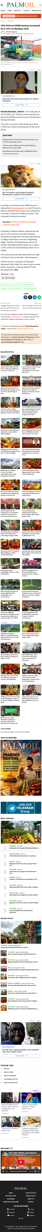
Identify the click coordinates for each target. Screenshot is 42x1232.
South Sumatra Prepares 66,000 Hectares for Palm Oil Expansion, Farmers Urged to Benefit (31, 594)
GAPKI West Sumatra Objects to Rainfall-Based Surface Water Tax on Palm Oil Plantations (10, 636)
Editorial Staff (10, 1196)
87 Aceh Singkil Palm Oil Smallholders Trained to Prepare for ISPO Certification (30, 615)
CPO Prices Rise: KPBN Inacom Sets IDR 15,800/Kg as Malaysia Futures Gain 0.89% (10, 411)
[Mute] (35, 1171)
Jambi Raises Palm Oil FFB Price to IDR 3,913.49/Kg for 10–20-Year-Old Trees (10, 368)
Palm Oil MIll (14, 893)
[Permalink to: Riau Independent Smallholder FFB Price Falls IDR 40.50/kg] (10, 563)
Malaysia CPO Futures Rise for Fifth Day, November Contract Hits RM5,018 (9, 677)
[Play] (3, 1171)
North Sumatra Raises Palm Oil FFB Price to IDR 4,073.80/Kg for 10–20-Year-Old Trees (31, 369)
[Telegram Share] (35, 297)
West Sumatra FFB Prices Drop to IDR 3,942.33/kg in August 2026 (30, 635)
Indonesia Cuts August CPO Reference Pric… (22, 872)
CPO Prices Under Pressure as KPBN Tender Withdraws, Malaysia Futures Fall (10, 493)
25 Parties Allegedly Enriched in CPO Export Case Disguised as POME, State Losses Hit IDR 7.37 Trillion (10, 615)
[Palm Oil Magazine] (21, 5)
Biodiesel (12, 846)
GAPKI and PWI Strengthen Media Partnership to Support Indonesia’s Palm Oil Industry (31, 390)
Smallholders (14, 854)
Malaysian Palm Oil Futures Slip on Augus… (24, 887)
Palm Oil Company (14, 983)
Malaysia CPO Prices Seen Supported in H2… (23, 864)
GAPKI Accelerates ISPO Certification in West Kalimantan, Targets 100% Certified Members (31, 678)
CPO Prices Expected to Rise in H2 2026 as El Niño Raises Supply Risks (31, 493)
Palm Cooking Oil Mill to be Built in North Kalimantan (31, 305)
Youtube (12, 1215)
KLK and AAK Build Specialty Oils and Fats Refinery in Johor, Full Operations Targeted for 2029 (31, 411)
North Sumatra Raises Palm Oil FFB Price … (22, 954)
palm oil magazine (10, 1076)
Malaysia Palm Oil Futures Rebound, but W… (23, 962)
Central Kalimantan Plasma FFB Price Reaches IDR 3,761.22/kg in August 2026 (10, 533)
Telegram (31, 1215)
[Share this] (25, 297)
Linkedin (32, 1212)
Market (12, 862)
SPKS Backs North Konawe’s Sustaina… (23, 856)
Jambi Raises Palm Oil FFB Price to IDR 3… (15, 947)
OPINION (12, 877)
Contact (31, 1202)
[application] (21, 1162)
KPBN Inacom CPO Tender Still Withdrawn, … (23, 1009)
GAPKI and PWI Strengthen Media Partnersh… (24, 970)
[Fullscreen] (39, 1171)
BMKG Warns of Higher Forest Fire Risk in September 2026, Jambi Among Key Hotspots (8, 473)
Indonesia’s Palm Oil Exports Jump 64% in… (23, 993)
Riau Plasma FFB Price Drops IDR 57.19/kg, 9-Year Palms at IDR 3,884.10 (31, 553)
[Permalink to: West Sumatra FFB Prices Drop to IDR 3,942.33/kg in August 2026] (31, 626)
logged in (12, 732)
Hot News (12, 908)
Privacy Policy (31, 1196)
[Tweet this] (30, 297)
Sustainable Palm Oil (30, 288)
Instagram (12, 1212)
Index (11, 1193)
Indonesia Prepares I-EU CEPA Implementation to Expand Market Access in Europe (30, 699)
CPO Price (5, 284)
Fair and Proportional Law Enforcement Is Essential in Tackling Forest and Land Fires (31, 452)
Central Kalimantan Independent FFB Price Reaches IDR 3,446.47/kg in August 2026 (30, 513)
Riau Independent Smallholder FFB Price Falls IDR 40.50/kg (10, 572)
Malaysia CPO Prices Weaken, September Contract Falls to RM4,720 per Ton (31, 533)
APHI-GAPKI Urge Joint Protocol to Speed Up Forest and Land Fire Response (29, 657)
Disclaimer (10, 1199)
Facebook (12, 1209)
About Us (31, 1199)
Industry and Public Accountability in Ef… (23, 879)
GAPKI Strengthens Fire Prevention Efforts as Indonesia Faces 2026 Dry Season (30, 573)
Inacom (13, 284)
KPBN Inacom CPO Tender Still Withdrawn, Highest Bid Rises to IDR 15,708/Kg (10, 451)
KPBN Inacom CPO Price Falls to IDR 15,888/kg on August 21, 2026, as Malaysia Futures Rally (10, 699)
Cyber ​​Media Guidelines (11, 1202)
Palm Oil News (8, 1072)
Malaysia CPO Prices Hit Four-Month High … (23, 903)
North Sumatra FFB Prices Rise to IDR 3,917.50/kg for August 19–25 (9, 656)
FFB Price (4, 945)
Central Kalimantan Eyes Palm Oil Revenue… (20, 911)
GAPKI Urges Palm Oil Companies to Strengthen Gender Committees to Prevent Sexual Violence (9, 513)
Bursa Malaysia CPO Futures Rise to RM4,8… (23, 1001)
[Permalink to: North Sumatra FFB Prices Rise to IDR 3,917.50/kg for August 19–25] (10, 648)
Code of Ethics (31, 1193)
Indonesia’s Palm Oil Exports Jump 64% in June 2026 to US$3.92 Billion (10, 432)
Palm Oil (4, 288)
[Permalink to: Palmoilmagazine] (3, 33)
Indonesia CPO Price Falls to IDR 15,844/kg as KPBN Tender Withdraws (10, 553)
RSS (22, 1218)
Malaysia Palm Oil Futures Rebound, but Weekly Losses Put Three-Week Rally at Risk (10, 390)
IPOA (9, 968)
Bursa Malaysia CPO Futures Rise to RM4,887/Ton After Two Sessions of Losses (31, 432)
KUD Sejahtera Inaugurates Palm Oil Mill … (24, 895)
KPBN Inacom (28, 284)
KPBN (20, 284)
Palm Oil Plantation (15, 288)
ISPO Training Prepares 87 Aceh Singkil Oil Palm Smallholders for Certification (9, 594)
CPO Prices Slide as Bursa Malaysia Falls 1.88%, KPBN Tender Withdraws (31, 472)
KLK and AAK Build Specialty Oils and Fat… (22, 985)
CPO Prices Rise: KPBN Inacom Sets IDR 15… (23, 977)
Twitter (32, 1209)
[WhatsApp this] (39, 297)
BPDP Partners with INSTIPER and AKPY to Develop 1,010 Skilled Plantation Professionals (9, 720)
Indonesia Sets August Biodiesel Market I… (24, 848)
